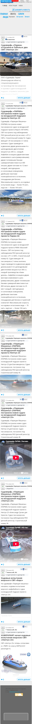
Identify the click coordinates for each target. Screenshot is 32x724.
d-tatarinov (11, 39)
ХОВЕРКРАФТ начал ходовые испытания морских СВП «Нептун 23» (15, 637)
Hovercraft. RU (12, 572)
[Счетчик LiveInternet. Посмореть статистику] (19, 695)
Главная (4, 13)
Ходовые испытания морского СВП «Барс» (12, 579)
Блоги (21, 13)
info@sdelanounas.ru (15, 692)
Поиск (27, 0)
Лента (13, 13)
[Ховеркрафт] (16, 673)
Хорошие (12, 16)
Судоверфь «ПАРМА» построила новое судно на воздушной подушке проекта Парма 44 (13, 232)
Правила (22, 0)
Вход (5, 5)
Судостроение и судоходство (16, 42)
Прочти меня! (15, 0)
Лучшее (27, 16)
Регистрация (13, 5)
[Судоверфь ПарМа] (16, 613)
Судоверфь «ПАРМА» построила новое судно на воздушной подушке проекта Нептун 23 (13, 114)
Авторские (19, 16)
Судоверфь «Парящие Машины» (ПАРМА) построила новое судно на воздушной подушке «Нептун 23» (13, 412)
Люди (5, 16)
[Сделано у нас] (6, 2)
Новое (21, 5)
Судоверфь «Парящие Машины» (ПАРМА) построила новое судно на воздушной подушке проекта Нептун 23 (13, 348)
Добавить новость (22, 10)
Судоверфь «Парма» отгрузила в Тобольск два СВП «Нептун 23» (14, 47)
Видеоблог (10, 488)
